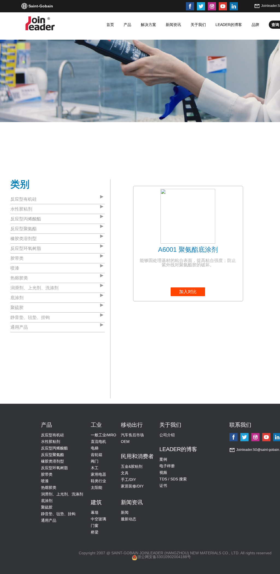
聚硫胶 (17, 307)
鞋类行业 (98, 481)
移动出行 (132, 425)
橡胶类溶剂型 (23, 238)
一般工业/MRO (103, 435)
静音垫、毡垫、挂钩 (30, 317)
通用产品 (19, 327)
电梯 (94, 448)
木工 (94, 468)
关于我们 (198, 24)
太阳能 (96, 487)
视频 (163, 472)
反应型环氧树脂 (25, 248)
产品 (127, 24)
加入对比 (188, 291)
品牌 (255, 24)
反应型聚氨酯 (23, 228)
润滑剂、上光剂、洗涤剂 (34, 287)
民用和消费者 (137, 456)
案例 (163, 459)
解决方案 (148, 24)
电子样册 (167, 466)
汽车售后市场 (132, 435)
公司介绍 (167, 435)
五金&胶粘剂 (131, 466)
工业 (96, 425)
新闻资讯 (173, 24)
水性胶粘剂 (21, 209)
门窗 (94, 525)
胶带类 (17, 258)
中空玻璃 (98, 519)
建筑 (96, 502)
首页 (110, 24)
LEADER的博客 (228, 24)
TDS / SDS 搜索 (173, 479)
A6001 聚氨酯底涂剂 (188, 249)
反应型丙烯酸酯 (25, 219)
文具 (125, 473)
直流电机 (98, 441)
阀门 (94, 461)
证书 (163, 485)
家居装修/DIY (132, 486)
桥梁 (94, 532)
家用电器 (98, 474)
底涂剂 (17, 297)
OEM (125, 441)
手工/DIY (128, 479)
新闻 (125, 512)
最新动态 (128, 519)
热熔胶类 (19, 278)
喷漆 (14, 268)
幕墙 (94, 512)
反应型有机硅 (23, 199)
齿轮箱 (96, 454)
